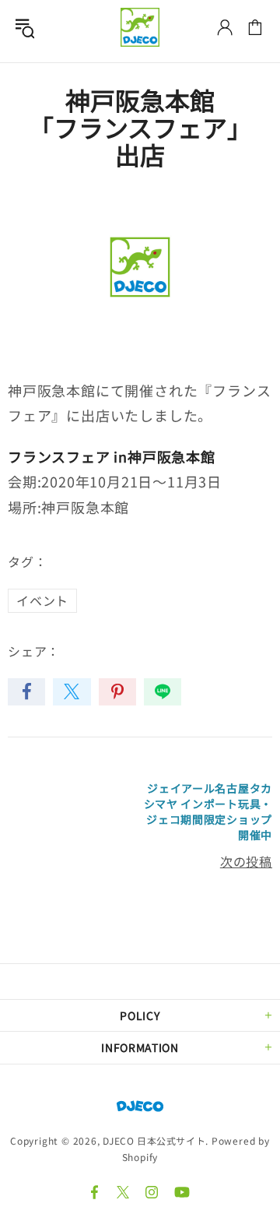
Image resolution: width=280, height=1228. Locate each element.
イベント (42, 600)
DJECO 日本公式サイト (140, 27)
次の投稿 (246, 861)
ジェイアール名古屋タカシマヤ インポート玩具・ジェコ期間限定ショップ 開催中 (208, 811)
